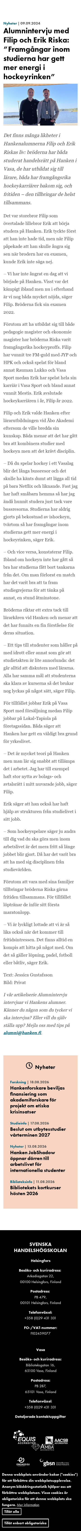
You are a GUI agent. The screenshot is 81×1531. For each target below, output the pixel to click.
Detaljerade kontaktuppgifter (40, 1416)
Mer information (28, 1504)
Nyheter (10, 23)
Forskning (18, 1082)
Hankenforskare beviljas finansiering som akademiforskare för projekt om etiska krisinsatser (37, 1100)
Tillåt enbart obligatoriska (25, 1523)
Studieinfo (18, 1123)
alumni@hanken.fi (22, 1033)
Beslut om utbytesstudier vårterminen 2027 (38, 1132)
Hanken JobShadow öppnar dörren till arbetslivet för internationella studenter (37, 1161)
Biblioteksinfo (21, 1181)
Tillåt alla (11, 1511)
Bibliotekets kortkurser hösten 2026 (35, 1190)
